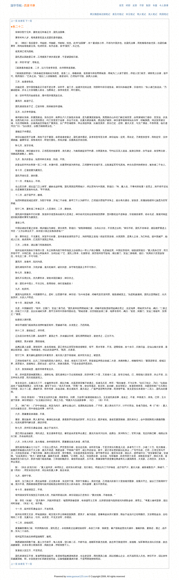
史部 (135, 5)
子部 (141, 5)
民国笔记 (163, 14)
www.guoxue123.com (77, 576)
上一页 (14, 21)
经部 (128, 5)
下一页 (28, 21)
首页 (121, 5)
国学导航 (16, 5)
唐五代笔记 (118, 14)
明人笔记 (141, 14)
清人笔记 (152, 14)
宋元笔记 (130, 14)
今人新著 (163, 5)
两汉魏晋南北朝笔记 (100, 14)
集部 (148, 5)
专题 (155, 5)
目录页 (21, 21)
